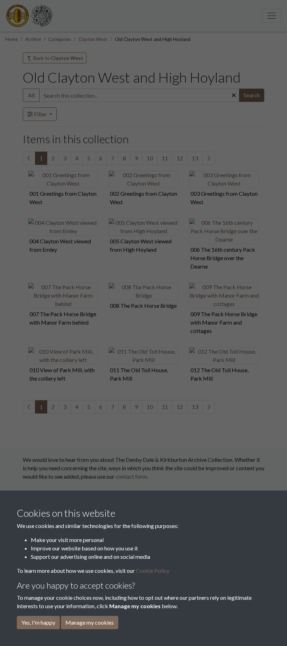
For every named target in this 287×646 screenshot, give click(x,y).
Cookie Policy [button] (152, 570)
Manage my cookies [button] (89, 622)
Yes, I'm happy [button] (38, 622)
